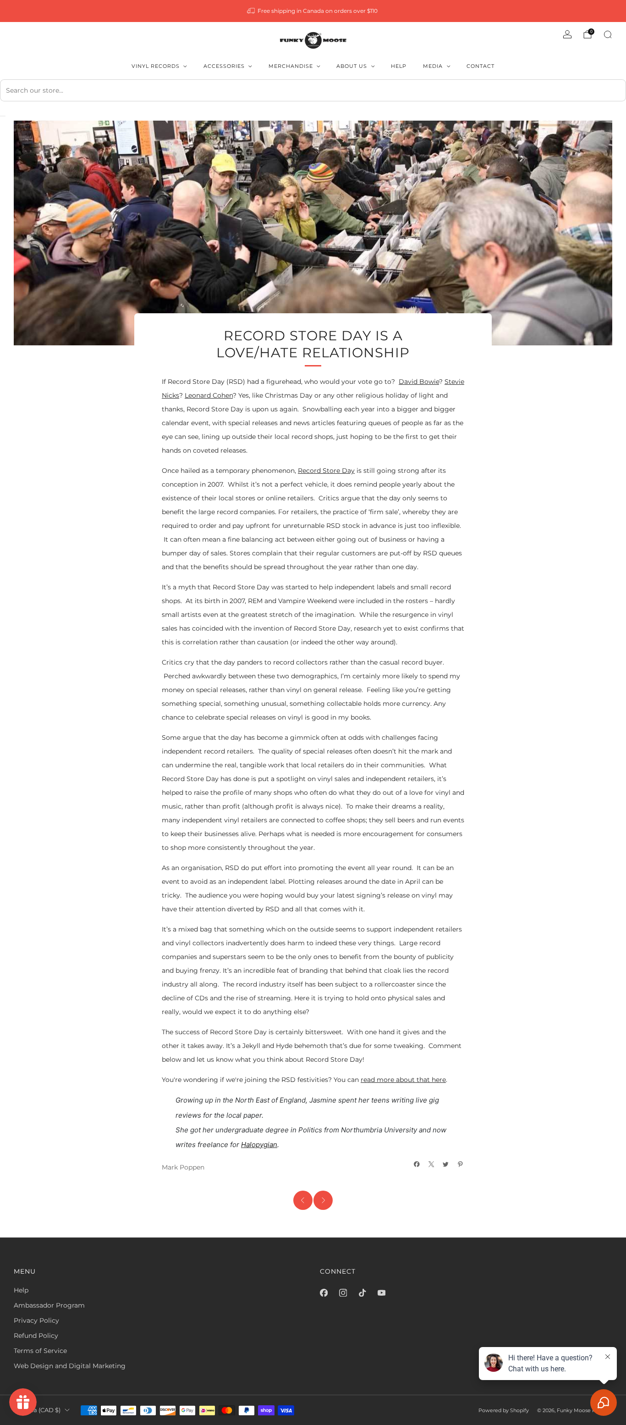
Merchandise (291, 66)
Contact (480, 66)
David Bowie (419, 381)
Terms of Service (40, 1351)
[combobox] (313, 90)
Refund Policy (36, 1335)
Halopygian (259, 1144)
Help (398, 66)
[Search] (607, 34)
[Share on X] (432, 1164)
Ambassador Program (49, 1305)
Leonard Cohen (209, 395)
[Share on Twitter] (446, 1164)
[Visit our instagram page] (342, 1293)
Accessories (224, 66)
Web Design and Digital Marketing (70, 1366)
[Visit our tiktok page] (362, 1293)
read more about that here (403, 1080)
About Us (351, 66)
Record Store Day (326, 470)
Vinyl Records (156, 66)
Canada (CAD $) (37, 1410)
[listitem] (313, 11)
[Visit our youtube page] (381, 1293)
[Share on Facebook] (417, 1164)
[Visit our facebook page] (323, 1293)
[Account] (567, 34)
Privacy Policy (36, 1320)
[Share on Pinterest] (460, 1164)
